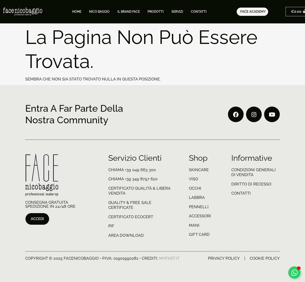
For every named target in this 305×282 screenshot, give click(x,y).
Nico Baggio (99, 11)
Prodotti (156, 11)
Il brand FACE (128, 11)
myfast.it (169, 258)
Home (76, 11)
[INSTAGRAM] (254, 114)
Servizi (177, 11)
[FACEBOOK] (236, 114)
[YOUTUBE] (272, 114)
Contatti (199, 11)
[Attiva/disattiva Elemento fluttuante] (294, 272)
